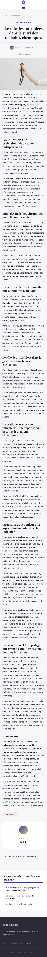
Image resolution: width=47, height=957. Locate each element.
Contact (30, 943)
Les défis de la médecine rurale (18, 904)
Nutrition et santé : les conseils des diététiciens (20, 897)
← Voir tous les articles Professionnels (19, 856)
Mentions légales (17, 943)
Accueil (5, 16)
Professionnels (15, 16)
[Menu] (23, 7)
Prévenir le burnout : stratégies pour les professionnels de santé (22, 889)
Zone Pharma (10, 924)
